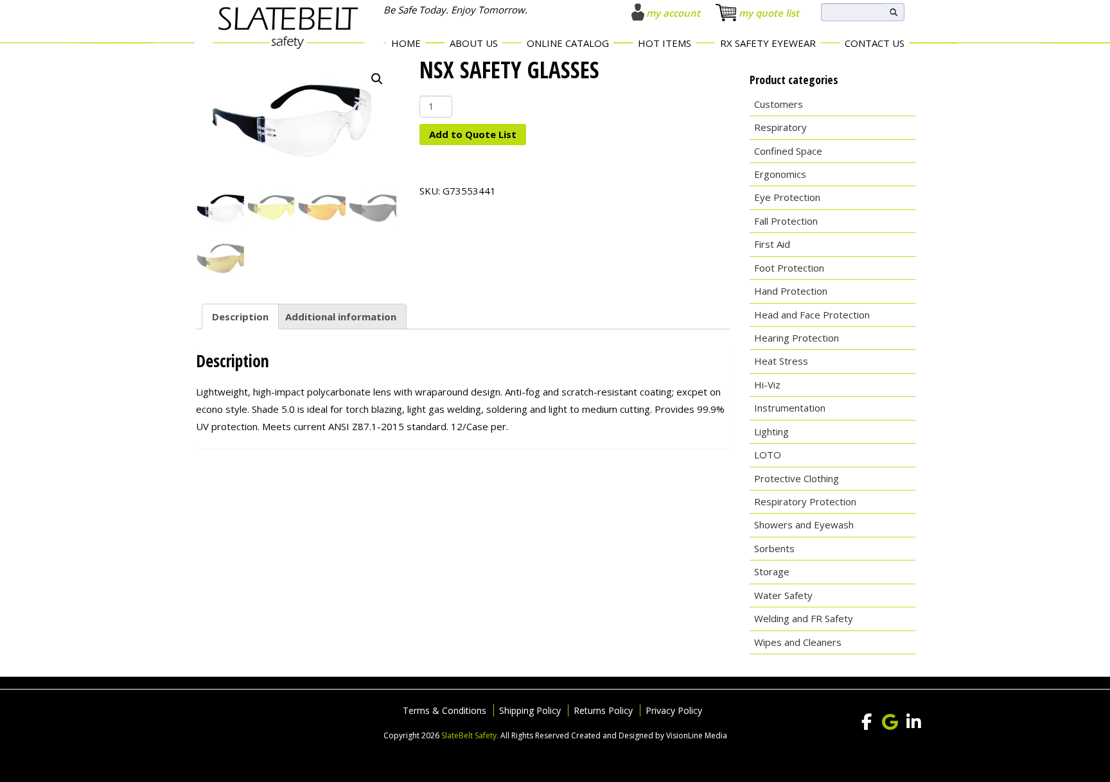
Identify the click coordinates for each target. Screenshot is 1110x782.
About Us (474, 43)
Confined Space (788, 150)
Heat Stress (781, 360)
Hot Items (664, 43)
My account (673, 12)
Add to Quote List (472, 134)
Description (240, 316)
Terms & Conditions (444, 710)
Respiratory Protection (805, 501)
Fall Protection (786, 220)
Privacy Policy (674, 710)
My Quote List (769, 12)
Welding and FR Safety (803, 618)
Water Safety (783, 595)
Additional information (340, 316)
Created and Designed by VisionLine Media (649, 735)
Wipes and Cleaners (797, 642)
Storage (771, 571)
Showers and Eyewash (804, 524)
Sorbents (774, 548)
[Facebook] (866, 722)
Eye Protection (787, 197)
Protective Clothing (796, 478)
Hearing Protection (796, 337)
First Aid (772, 244)
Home (406, 43)
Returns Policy (603, 710)
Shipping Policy (530, 710)
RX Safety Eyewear (768, 43)
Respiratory (780, 127)
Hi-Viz (767, 384)
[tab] (240, 316)
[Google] (890, 722)
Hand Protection (790, 290)
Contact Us (874, 43)
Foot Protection (789, 267)
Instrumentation (789, 407)
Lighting (771, 431)
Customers (778, 104)
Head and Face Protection (812, 314)
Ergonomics (780, 174)
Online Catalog (568, 43)
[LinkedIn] (914, 722)
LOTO (767, 454)
